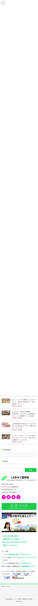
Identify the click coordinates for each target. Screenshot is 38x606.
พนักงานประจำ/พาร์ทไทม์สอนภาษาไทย (14, 542)
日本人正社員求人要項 (10, 536)
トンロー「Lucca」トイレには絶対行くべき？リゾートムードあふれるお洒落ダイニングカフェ (23, 438)
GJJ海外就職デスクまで (27, 566)
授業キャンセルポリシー (11, 545)
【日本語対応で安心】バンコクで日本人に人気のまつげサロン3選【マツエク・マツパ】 (24, 426)
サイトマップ (6, 586)
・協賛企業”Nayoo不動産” (11, 539)
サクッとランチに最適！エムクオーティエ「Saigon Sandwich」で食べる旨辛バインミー (23, 402)
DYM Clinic (26, 563)
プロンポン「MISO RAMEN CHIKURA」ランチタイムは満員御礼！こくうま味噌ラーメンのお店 (23, 414)
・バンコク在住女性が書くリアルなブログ (16, 554)
